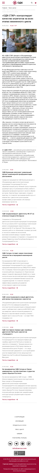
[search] (31, 2)
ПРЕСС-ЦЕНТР (19, 429)
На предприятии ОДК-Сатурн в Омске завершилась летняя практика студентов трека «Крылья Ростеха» (18, 371)
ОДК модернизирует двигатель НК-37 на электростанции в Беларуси (18, 215)
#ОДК (11, 169)
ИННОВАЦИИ (20, 421)
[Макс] (29, 443)
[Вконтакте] (10, 443)
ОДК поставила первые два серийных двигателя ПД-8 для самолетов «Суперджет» (17, 332)
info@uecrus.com (19, 448)
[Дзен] (22, 443)
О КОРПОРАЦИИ (19, 417)
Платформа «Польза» (19, 438)
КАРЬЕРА (19, 433)
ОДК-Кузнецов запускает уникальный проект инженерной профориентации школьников (17, 174)
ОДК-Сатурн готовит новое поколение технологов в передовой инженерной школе (17, 255)
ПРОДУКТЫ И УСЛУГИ (19, 425)
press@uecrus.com (22, 461)
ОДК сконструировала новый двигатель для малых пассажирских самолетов (18, 298)
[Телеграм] (16, 443)
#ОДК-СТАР (13, 25)
